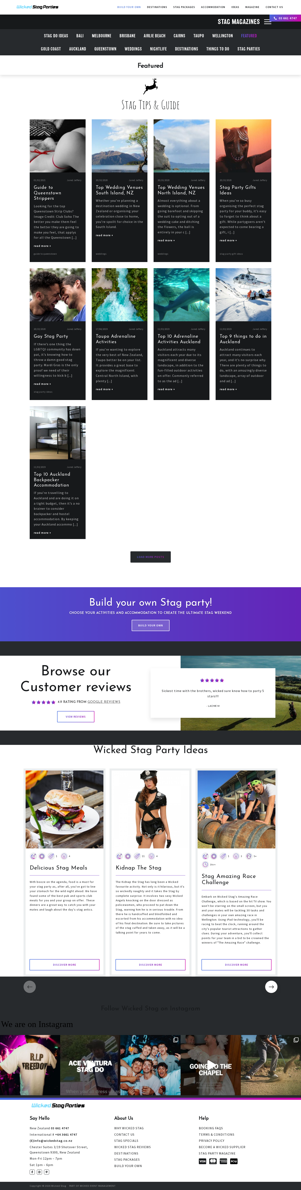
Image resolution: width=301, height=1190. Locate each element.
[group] (64, 872)
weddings (133, 49)
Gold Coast (51, 49)
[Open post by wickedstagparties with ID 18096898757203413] (150, 1065)
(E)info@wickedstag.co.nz (51, 1141)
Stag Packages (184, 7)
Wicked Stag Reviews (132, 1147)
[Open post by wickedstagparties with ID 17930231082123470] (30, 1065)
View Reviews (76, 716)
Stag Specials (126, 1141)
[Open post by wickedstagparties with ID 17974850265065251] (211, 1065)
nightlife (158, 49)
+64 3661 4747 (53, 1134)
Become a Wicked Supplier (222, 1147)
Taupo (199, 36)
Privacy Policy (211, 1141)
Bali (80, 36)
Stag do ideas (56, 36)
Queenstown (105, 49)
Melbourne (101, 36)
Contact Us (124, 1134)
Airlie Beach (154, 36)
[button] (271, 987)
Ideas (235, 7)
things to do (217, 49)
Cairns (179, 36)
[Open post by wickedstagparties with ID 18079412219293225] (90, 1065)
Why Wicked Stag (129, 1128)
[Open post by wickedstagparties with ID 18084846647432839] (271, 1065)
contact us (274, 7)
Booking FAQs (211, 1128)
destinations (186, 49)
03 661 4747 (288, 18)
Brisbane (128, 36)
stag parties (249, 49)
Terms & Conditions (216, 1134)
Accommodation (213, 7)
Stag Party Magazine (217, 1153)
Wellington (222, 36)
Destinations (157, 7)
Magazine (252, 7)
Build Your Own (129, 7)
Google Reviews (104, 702)
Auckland (77, 49)
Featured (249, 36)
